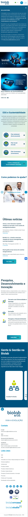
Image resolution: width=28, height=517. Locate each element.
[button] (21, 2)
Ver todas (9, 261)
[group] (14, 86)
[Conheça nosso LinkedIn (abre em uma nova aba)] (18, 486)
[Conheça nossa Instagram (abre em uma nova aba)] (7, 486)
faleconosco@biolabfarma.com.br (9, 431)
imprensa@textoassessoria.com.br (9, 440)
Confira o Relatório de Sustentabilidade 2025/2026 (13, 163)
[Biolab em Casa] (14, 502)
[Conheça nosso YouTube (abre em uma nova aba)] (14, 486)
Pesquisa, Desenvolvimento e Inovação (10, 473)
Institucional (4, 464)
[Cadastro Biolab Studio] (14, 506)
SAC (2, 455)
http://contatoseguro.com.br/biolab (9, 446)
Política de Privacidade (6, 478)
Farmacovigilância (5, 462)
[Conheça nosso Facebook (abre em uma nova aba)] (11, 486)
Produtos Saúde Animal (6, 471)
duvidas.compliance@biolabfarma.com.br (10, 447)
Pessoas (3, 475)
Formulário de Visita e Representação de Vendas (12, 459)
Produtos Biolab (5, 466)
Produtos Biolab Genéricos (7, 468)
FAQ (2, 457)
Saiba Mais (13, 337)
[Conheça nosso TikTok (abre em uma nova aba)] (21, 486)
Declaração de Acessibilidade (8, 480)
